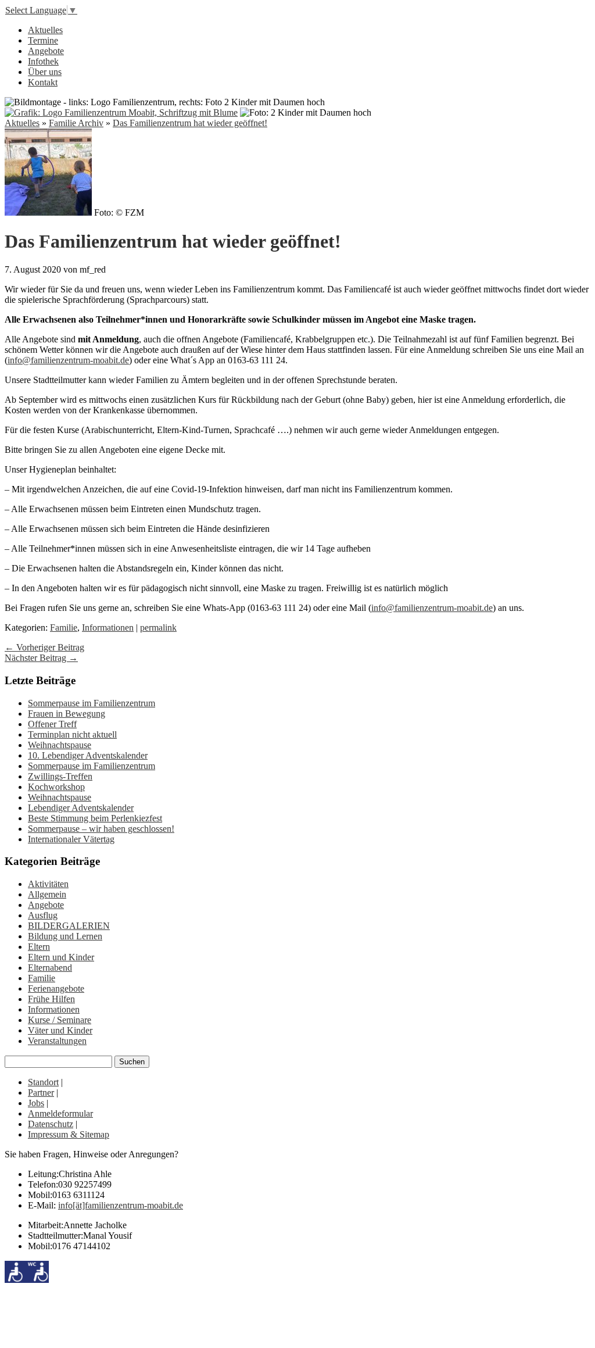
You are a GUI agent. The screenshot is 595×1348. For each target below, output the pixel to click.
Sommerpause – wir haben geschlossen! (101, 829)
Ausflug (43, 915)
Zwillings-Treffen (60, 776)
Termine (43, 40)
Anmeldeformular (60, 1113)
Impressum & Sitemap (68, 1134)
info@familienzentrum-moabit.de (68, 360)
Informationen (108, 627)
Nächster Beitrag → (41, 658)
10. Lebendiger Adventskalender (88, 755)
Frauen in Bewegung (66, 713)
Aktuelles (45, 30)
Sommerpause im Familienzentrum (91, 703)
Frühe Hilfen (51, 999)
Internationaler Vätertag (71, 839)
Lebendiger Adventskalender (81, 808)
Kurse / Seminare (59, 1020)
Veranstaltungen (57, 1041)
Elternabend (50, 967)
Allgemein (47, 894)
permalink (158, 627)
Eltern (39, 947)
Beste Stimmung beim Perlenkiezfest (95, 818)
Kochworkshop (56, 787)
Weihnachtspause (59, 745)
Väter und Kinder (60, 1030)
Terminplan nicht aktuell (72, 734)
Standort (43, 1082)
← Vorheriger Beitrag (44, 647)
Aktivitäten (48, 884)
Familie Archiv (76, 123)
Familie (63, 627)
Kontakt (43, 82)
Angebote (46, 51)
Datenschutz (50, 1124)
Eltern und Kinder (61, 957)
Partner (41, 1092)
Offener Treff (52, 724)
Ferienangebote (56, 988)
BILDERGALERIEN (69, 926)
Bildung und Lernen (65, 936)
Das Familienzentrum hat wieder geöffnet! (190, 123)
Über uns (45, 72)
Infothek (43, 61)
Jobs (36, 1103)
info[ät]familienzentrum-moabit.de (120, 1205)
